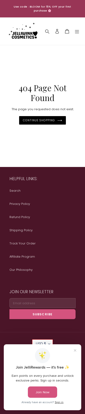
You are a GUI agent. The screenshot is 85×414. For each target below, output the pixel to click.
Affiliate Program (22, 256)
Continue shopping (39, 120)
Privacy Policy (19, 204)
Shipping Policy (21, 230)
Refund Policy (19, 217)
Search (15, 190)
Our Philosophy (21, 270)
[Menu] (77, 31)
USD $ (41, 343)
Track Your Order (22, 243)
